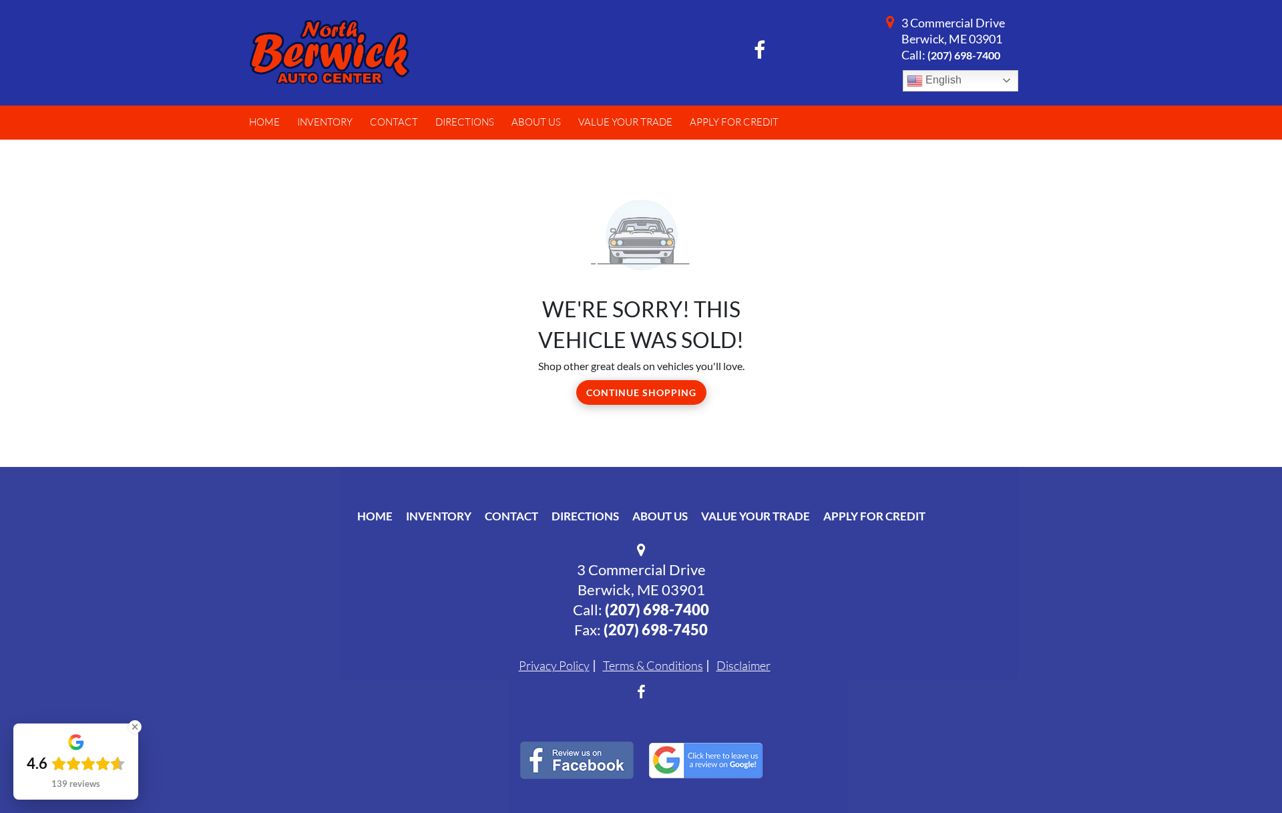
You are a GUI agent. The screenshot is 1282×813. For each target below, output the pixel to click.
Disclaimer (743, 665)
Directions (585, 516)
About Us (660, 516)
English (942, 80)
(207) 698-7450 (656, 630)
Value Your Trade (755, 516)
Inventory (438, 516)
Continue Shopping (641, 392)
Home (375, 516)
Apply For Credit (874, 516)
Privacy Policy (554, 665)
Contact (511, 516)
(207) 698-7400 (963, 55)
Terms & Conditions (653, 665)
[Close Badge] (135, 727)
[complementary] (1242, 773)
